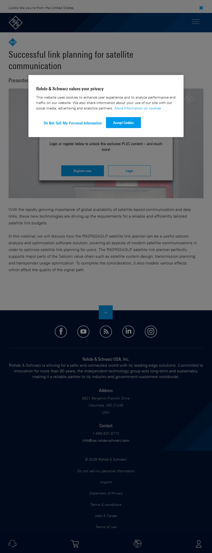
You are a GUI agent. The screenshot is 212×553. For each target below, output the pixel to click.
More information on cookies (138, 108)
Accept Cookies (123, 122)
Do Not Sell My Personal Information (73, 122)
